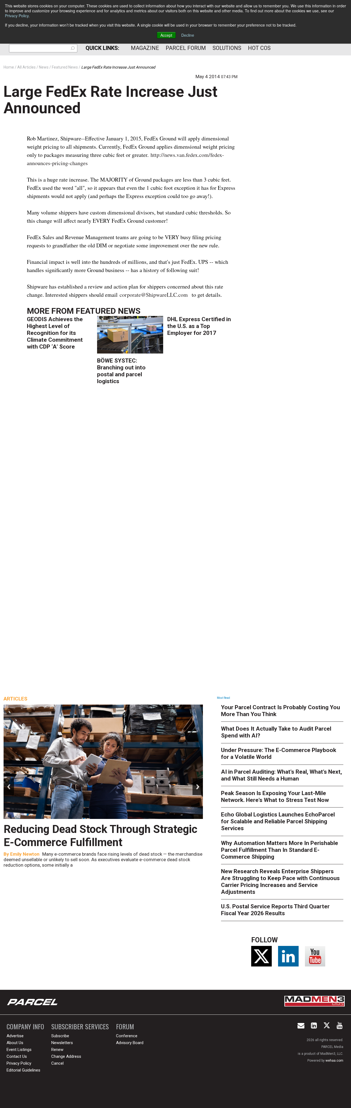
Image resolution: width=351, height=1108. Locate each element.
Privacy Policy (17, 15)
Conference (126, 1035)
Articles (15, 699)
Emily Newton (24, 854)
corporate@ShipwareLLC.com (154, 294)
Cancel (57, 1063)
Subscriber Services (80, 1026)
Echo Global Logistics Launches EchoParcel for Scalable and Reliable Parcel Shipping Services (278, 821)
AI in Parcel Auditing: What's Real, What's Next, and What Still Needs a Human (281, 775)
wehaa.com (334, 1060)
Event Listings (19, 1049)
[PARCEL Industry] (33, 1002)
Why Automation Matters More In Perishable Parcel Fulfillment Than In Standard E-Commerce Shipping (279, 850)
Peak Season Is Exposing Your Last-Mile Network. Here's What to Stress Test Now (275, 796)
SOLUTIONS (227, 48)
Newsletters (62, 1042)
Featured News (108, 311)
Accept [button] (166, 35)
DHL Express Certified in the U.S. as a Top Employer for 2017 (199, 326)
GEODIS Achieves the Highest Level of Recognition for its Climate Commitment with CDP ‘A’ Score (55, 333)
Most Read (223, 697)
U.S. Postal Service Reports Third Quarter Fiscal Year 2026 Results (275, 910)
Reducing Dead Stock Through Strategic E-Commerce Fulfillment (100, 836)
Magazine (145, 48)
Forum (125, 1026)
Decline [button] (187, 35)
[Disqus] (132, 469)
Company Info (25, 1026)
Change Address (66, 1056)
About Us (15, 1042)
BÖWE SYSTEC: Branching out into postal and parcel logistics (121, 371)
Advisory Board (129, 1042)
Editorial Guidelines (23, 1070)
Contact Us (17, 1056)
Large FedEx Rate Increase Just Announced (110, 100)
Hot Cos (259, 48)
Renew (57, 1049)
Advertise (15, 1035)
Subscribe (60, 1035)
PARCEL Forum (186, 48)
